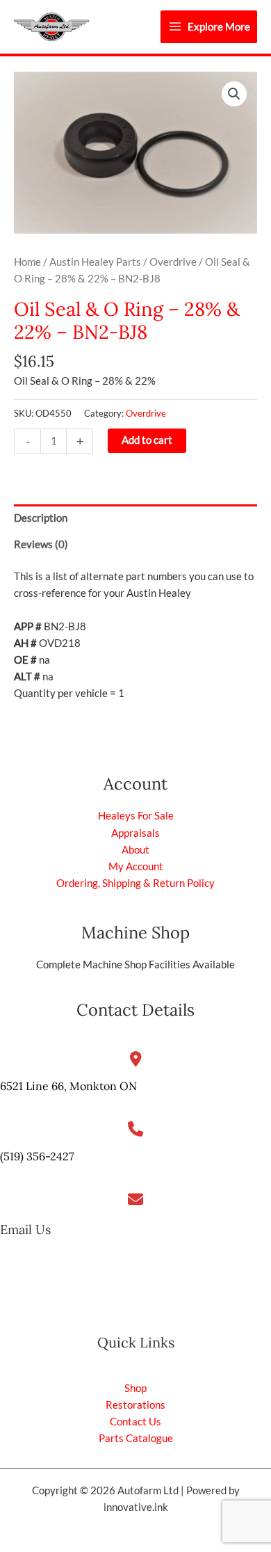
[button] (234, 93)
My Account (135, 866)
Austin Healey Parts (95, 262)
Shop (135, 1388)
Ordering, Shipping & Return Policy (135, 883)
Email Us (25, 1230)
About (135, 850)
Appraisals (135, 833)
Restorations (135, 1405)
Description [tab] (40, 518)
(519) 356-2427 (37, 1156)
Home (27, 262)
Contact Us (135, 1421)
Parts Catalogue (136, 1438)
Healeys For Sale (136, 816)
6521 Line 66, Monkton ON (68, 1086)
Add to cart (147, 440)
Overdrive (173, 262)
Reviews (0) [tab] (41, 544)
